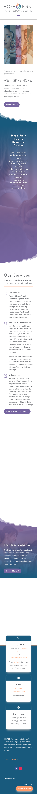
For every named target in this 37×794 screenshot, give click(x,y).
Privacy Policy (28, 784)
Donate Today (24, 788)
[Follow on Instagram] (20, 768)
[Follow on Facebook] (16, 768)
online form (16, 759)
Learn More (11, 571)
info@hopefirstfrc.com (18, 657)
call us (16, 662)
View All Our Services (16, 411)
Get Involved (11, 105)
